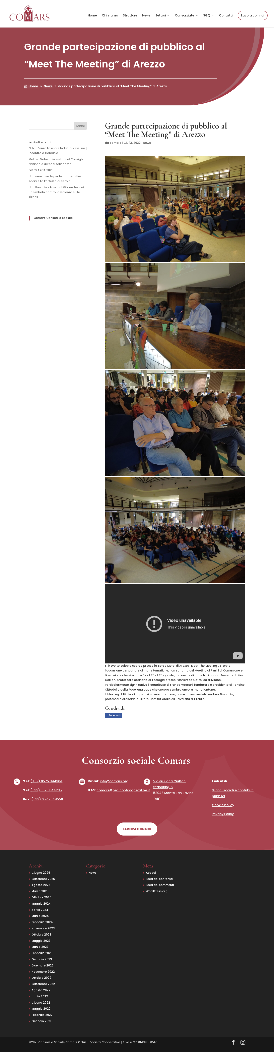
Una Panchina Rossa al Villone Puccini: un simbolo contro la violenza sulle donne (56, 192)
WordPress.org (156, 891)
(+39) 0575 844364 (46, 781)
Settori (160, 15)
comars (115, 143)
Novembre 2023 (43, 928)
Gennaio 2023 (41, 959)
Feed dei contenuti (159, 879)
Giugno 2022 (40, 1003)
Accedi (151, 873)
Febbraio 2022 (42, 1015)
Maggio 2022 (41, 1009)
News (146, 15)
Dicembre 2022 (42, 965)
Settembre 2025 (43, 879)
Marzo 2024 (40, 916)
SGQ (206, 15)
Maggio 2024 (41, 904)
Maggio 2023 (41, 941)
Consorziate (184, 15)
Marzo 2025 (40, 891)
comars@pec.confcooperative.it (123, 790)
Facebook (115, 715)
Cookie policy (223, 805)
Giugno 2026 (40, 873)
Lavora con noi (252, 15)
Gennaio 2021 (41, 1021)
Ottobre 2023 (41, 935)
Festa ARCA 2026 (41, 170)
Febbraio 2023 (42, 953)
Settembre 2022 (43, 984)
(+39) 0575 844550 (47, 799)
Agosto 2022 (40, 990)
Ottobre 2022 (41, 978)
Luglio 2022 (39, 996)
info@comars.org (114, 781)
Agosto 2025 (40, 885)
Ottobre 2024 (41, 897)
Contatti (226, 15)
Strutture (130, 15)
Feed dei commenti (160, 885)
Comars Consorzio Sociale (53, 218)
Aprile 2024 (39, 910)
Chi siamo (110, 15)
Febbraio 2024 (42, 922)
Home (92, 15)
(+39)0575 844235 (46, 790)
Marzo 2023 (40, 947)
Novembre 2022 (43, 972)
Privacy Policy (223, 814)
